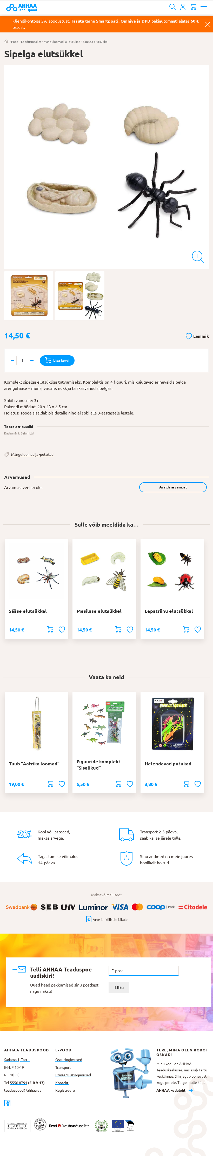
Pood (14, 41)
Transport (63, 1067)
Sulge (208, 24)
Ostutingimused (68, 1060)
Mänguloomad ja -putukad (62, 41)
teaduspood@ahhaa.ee (23, 1090)
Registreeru (65, 1090)
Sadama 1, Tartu (17, 1060)
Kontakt (62, 1083)
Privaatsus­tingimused (73, 1075)
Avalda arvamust (173, 487)
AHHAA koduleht (170, 1090)
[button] (197, 335)
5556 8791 (18, 1083)
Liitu (119, 987)
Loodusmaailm (31, 41)
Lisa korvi (61, 360)
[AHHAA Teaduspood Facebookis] (29, 1103)
